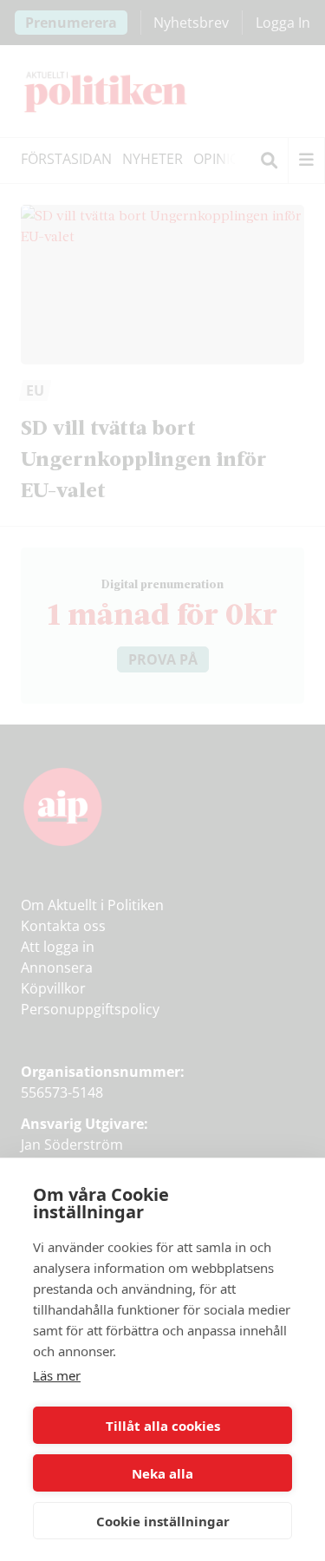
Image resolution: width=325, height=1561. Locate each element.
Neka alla (162, 1473)
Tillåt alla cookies (163, 1425)
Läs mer (57, 1375)
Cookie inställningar (163, 1521)
